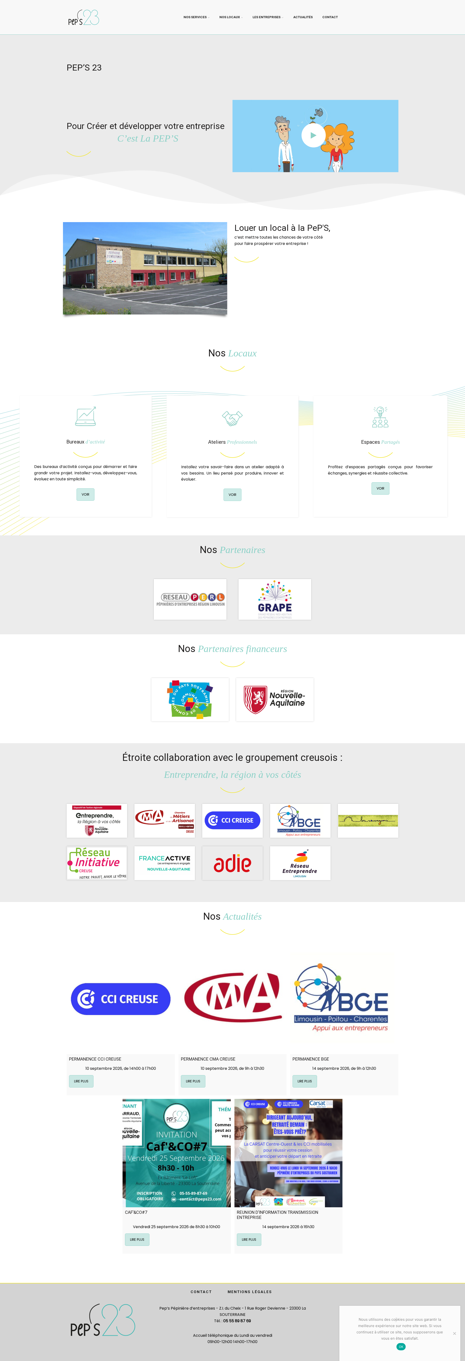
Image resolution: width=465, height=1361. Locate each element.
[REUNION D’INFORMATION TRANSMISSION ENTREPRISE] (288, 1153)
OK (401, 1347)
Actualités (303, 17)
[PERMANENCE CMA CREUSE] (232, 1000)
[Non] (454, 1333)
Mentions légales (250, 1292)
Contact (330, 17)
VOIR (85, 494)
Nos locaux (229, 17)
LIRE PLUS (81, 1081)
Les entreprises (266, 17)
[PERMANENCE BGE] (344, 1000)
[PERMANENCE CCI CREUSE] (121, 1000)
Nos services (195, 17)
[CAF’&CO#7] (177, 1153)
